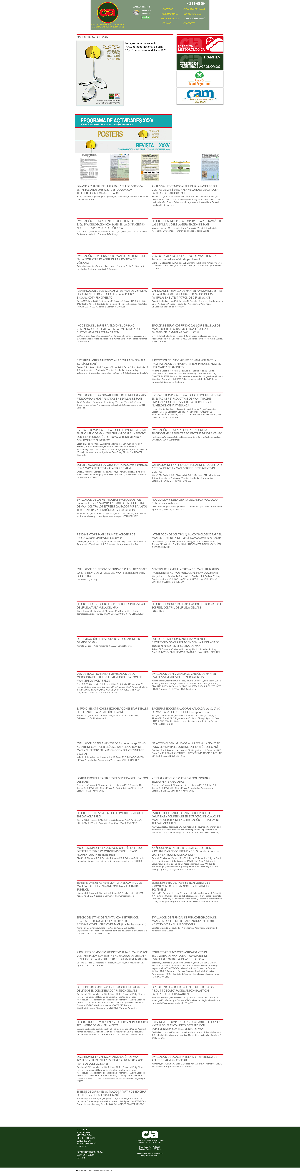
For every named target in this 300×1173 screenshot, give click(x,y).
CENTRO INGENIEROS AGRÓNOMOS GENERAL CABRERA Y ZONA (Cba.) (107, 26)
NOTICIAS (166, 23)
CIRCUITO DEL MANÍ (194, 9)
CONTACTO (189, 23)
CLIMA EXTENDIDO (85, 1155)
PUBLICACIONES (169, 14)
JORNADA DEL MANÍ (86, 1144)
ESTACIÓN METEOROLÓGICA (90, 1152)
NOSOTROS (167, 9)
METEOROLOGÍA (170, 19)
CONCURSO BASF (192, 14)
